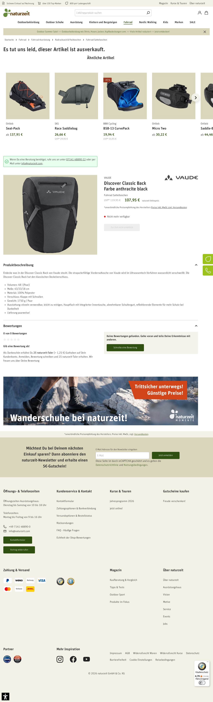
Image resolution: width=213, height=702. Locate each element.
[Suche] (148, 12)
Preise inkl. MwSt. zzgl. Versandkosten (169, 207)
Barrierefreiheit (118, 660)
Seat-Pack (13, 128)
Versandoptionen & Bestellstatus (74, 515)
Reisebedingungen (165, 660)
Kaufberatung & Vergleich (123, 580)
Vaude (107, 177)
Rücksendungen (65, 523)
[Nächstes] (195, 97)
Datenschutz (192, 653)
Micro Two (159, 128)
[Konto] (199, 12)
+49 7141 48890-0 (19, 527)
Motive (166, 602)
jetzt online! (116, 508)
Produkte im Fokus (119, 602)
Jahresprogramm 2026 (122, 501)
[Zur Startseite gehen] (16, 13)
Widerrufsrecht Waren (145, 653)
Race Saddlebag (66, 128)
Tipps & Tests (117, 587)
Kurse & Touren (179, 3)
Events (166, 616)
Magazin (163, 3)
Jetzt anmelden (166, 455)
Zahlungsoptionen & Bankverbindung (76, 508)
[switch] (202, 683)
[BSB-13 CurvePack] (125, 96)
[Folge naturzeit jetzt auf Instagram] (60, 661)
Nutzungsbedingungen (135, 465)
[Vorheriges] (6, 97)
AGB (127, 653)
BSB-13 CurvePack (116, 128)
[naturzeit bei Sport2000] (17, 659)
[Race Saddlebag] (76, 96)
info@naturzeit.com (31, 163)
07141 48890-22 (76, 159)
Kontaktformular (17, 540)
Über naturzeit (197, 3)
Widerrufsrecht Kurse (171, 653)
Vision (166, 594)
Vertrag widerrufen (19, 550)
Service (167, 609)
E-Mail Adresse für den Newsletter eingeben (116, 449)
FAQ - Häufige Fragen (68, 530)
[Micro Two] (174, 96)
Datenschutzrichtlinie (107, 465)
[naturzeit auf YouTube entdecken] (86, 661)
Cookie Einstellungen (141, 660)
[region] (100, 101)
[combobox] (110, 12)
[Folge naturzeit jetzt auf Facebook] (73, 661)
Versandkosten (141, 434)
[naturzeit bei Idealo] (7, 659)
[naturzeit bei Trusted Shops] (60, 581)
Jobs (165, 623)
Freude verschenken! (174, 501)
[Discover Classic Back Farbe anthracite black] (50, 215)
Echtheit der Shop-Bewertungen (74, 537)
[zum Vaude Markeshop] (181, 177)
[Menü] (208, 662)
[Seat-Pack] (28, 96)
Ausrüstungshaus (172, 587)
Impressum (116, 653)
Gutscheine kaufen (176, 491)
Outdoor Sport (117, 594)
